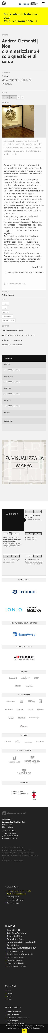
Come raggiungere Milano (15, 1024)
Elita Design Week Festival (15, 966)
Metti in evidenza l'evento (15, 894)
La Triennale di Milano (14, 957)
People (8, 996)
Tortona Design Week (14, 939)
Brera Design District (13, 936)
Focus (8, 990)
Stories (8, 999)
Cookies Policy (18, 861)
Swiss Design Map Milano (15, 933)
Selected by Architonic (14, 963)
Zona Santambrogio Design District (19, 954)
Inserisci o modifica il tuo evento (18, 891)
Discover (9, 993)
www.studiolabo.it (10, 838)
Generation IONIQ (12, 930)
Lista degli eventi (12, 897)
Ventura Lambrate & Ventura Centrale (20, 942)
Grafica (5, 312)
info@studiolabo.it (11, 836)
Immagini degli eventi (14, 900)
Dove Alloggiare (12, 1021)
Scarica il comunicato (15, 284)
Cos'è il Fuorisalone (13, 1012)
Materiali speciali (8, 320)
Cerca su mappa (12, 903)
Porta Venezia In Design (15, 951)
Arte (4, 308)
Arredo (5, 304)
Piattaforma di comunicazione (17, 1018)
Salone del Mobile (12, 1027)
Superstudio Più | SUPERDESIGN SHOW (20, 948)
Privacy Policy (7, 861)
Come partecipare (12, 1015)
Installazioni (7, 316)
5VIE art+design (12, 945)
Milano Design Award (14, 960)
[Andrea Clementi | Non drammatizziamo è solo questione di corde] (18, 121)
